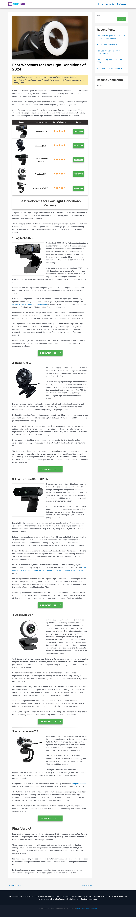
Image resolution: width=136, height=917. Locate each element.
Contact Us (121, 4)
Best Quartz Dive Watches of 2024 (111, 69)
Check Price (78, 131)
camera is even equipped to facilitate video (29, 304)
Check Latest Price (48, 353)
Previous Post (15, 885)
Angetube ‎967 (40, 174)
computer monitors (79, 784)
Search (99, 15)
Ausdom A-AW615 (40, 188)
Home (100, 4)
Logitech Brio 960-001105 (40, 159)
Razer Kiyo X (40, 146)
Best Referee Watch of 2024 (108, 45)
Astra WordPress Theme (87, 908)
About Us (110, 4)
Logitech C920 (41, 132)
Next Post (87, 885)
